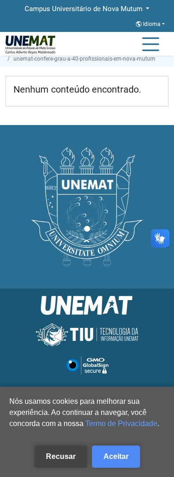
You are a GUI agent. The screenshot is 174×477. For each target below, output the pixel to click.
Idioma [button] (152, 24)
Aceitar (116, 456)
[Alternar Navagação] (150, 45)
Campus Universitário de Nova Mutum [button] (84, 9)
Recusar (61, 456)
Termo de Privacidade (121, 423)
